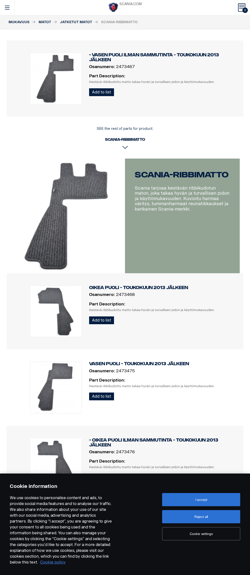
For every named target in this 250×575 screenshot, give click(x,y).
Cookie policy (53, 562)
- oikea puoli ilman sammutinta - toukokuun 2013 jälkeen (153, 442)
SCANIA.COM (130, 4)
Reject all (201, 517)
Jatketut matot (76, 22)
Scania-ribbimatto (182, 174)
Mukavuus (19, 22)
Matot (45, 22)
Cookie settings (201, 534)
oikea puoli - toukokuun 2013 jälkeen (138, 287)
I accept (201, 500)
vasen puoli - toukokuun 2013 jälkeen (139, 363)
